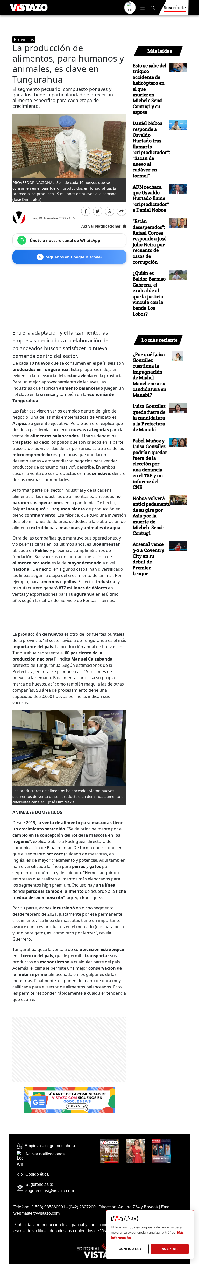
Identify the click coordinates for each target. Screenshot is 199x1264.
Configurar (130, 1249)
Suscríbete (175, 7)
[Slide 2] (140, 1190)
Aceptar (170, 1249)
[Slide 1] (131, 1190)
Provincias (24, 39)
